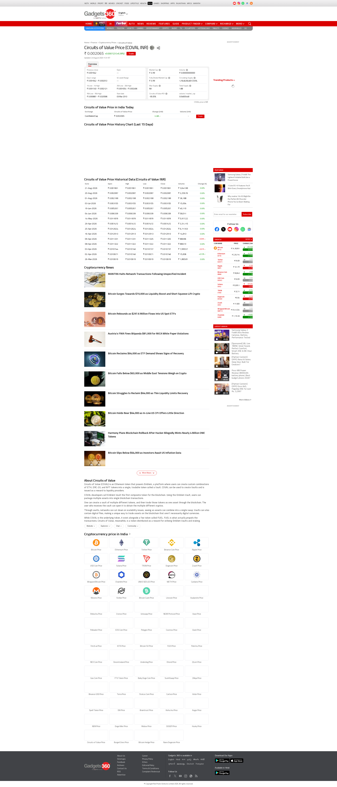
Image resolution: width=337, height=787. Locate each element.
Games (156, 3)
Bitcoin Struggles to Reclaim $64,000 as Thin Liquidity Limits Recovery (148, 393)
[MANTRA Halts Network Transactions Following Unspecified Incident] (94, 280)
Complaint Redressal (151, 772)
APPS (172, 3)
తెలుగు (196, 760)
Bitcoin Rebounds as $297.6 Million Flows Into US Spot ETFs (142, 314)
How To (130, 28)
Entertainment (152, 28)
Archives (120, 765)
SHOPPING (165, 3)
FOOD (127, 3)
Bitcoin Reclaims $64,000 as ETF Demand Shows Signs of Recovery (146, 353)
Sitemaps (121, 759)
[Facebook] (217, 229)
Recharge (225, 23)
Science (225, 28)
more (248, 239)
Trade (131, 53)
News (140, 23)
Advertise (121, 775)
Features (164, 23)
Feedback (121, 762)
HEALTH (143, 3)
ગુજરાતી (171, 764)
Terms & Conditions (150, 769)
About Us (121, 756)
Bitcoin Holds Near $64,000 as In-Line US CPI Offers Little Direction (146, 413)
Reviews (151, 23)
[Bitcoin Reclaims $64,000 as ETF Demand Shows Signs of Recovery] (94, 359)
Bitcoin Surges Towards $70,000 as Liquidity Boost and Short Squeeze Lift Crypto (154, 294)
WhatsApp (191, 775)
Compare (210, 23)
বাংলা (183, 760)
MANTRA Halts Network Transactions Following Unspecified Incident (147, 274)
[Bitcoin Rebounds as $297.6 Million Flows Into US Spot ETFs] (94, 320)
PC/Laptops (190, 28)
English (171, 760)
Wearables (236, 28)
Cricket (119, 3)
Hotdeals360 (204, 28)
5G (245, 28)
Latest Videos (221, 326)
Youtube (180, 775)
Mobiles (110, 28)
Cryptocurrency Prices (107, 43)
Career (145, 756)
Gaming (140, 28)
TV (181, 28)
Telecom (120, 28)
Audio (174, 28)
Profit (100, 3)
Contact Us (122, 769)
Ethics (144, 762)
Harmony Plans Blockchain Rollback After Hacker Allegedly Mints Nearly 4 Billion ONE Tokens (156, 435)
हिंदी (106, 3)
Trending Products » (224, 80)
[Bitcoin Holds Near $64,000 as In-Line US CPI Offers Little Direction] (94, 419)
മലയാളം (181, 764)
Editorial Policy (148, 765)
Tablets (216, 28)
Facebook (170, 775)
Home (89, 23)
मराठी (202, 760)
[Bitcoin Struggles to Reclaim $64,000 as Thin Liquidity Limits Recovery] (94, 399)
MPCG (189, 3)
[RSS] (251, 3)
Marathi (196, 3)
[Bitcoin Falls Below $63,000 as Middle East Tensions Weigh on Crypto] (94, 379)
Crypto (165, 28)
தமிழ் (189, 760)
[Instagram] (236, 229)
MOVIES (112, 3)
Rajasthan (181, 3)
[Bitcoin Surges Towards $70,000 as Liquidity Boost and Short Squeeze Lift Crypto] (94, 300)
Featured (219, 170)
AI (111, 23)
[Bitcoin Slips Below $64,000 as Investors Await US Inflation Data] (94, 459)
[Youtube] (230, 229)
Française (200, 764)
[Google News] (249, 229)
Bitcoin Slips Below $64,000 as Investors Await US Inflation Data (144, 453)
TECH (150, 3)
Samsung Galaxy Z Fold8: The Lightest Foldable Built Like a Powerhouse (239, 177)
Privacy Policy (147, 759)
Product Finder (191, 23)
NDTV (87, 3)
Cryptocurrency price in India (106, 534)
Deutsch (190, 764)
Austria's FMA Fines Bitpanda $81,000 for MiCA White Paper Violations (148, 333)
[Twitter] (223, 229)
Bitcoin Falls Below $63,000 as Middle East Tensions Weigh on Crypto (147, 373)
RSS (119, 772)
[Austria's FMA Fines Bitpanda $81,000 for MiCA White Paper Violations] (94, 339)
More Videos (244, 399)
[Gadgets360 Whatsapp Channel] (243, 229)
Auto (132, 23)
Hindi (178, 760)
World (93, 3)
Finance (94, 43)
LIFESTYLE (134, 3)
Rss (196, 775)
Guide (176, 23)
